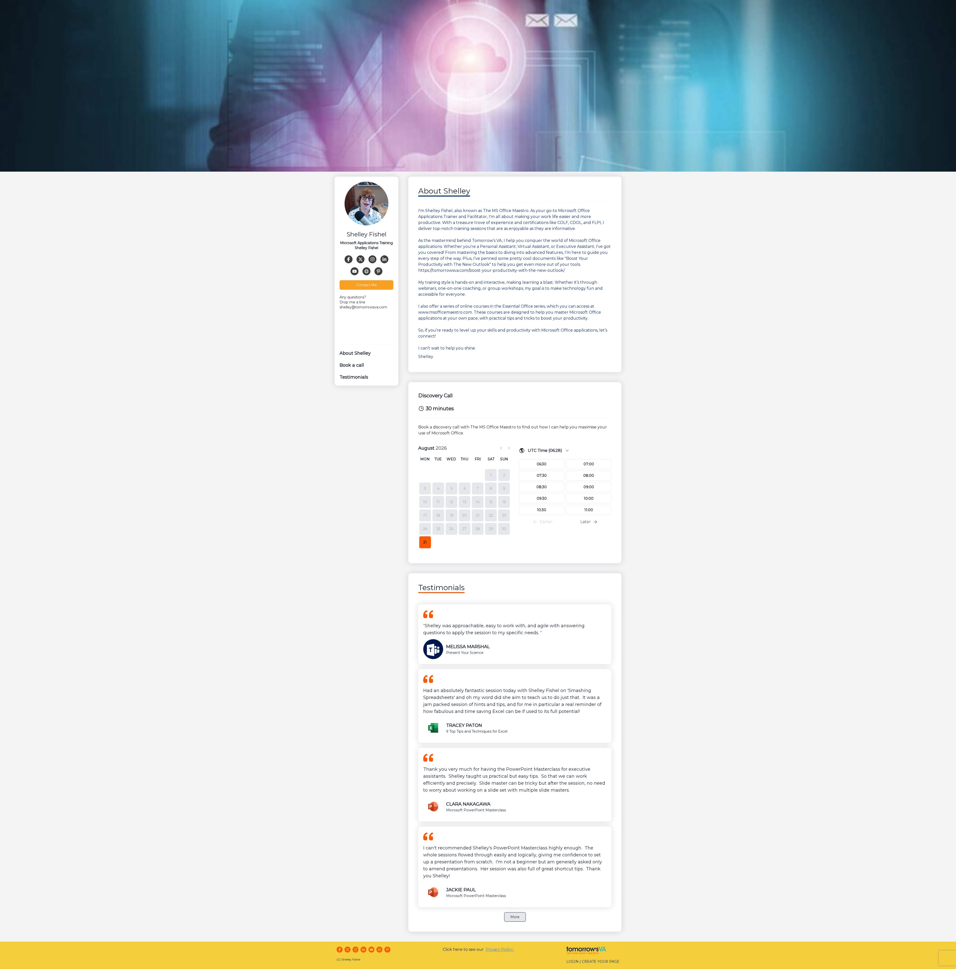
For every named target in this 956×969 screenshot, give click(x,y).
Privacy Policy (500, 949)
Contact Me (366, 285)
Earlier (546, 521)
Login (572, 961)
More (515, 917)
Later (585, 521)
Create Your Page (600, 961)
